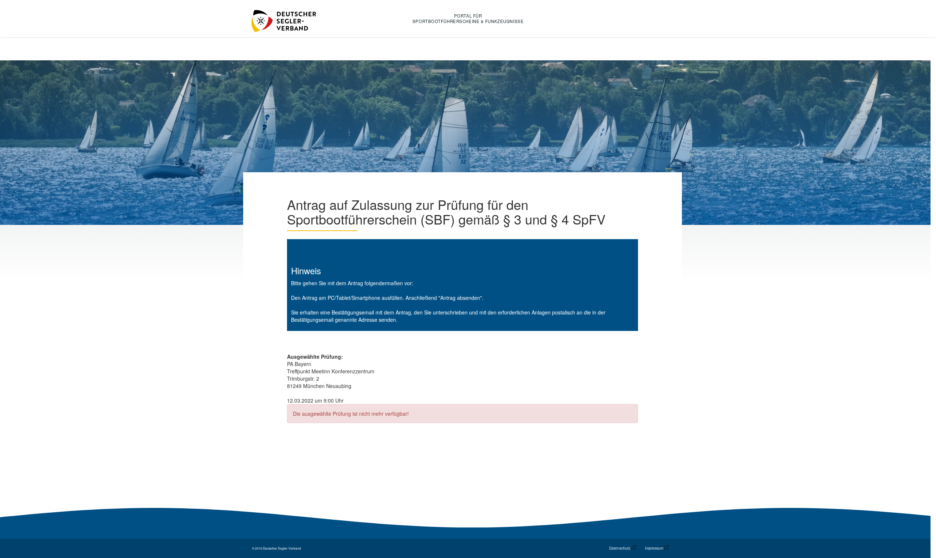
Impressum (654, 548)
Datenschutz (619, 548)
